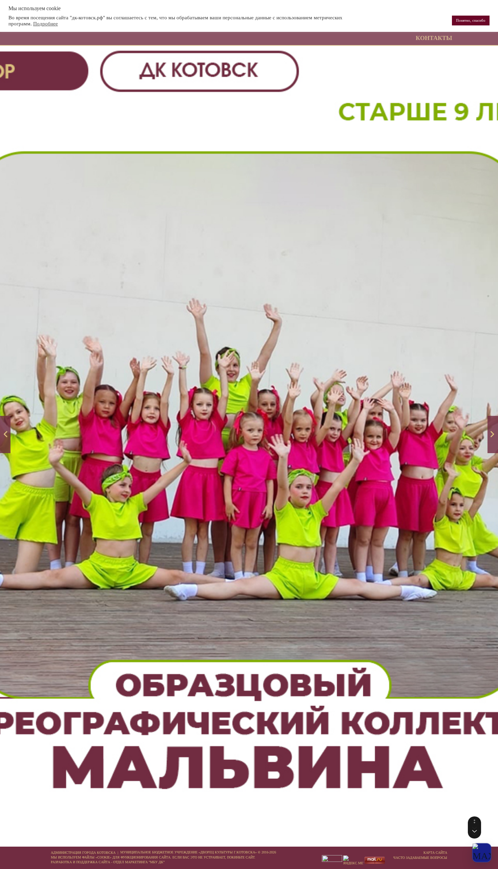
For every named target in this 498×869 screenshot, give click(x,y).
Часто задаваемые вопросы (420, 858)
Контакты (434, 38)
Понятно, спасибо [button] (470, 20)
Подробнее (45, 23)
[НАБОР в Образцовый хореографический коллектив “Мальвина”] (492, 434)
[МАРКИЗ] (5, 434)
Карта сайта (435, 852)
